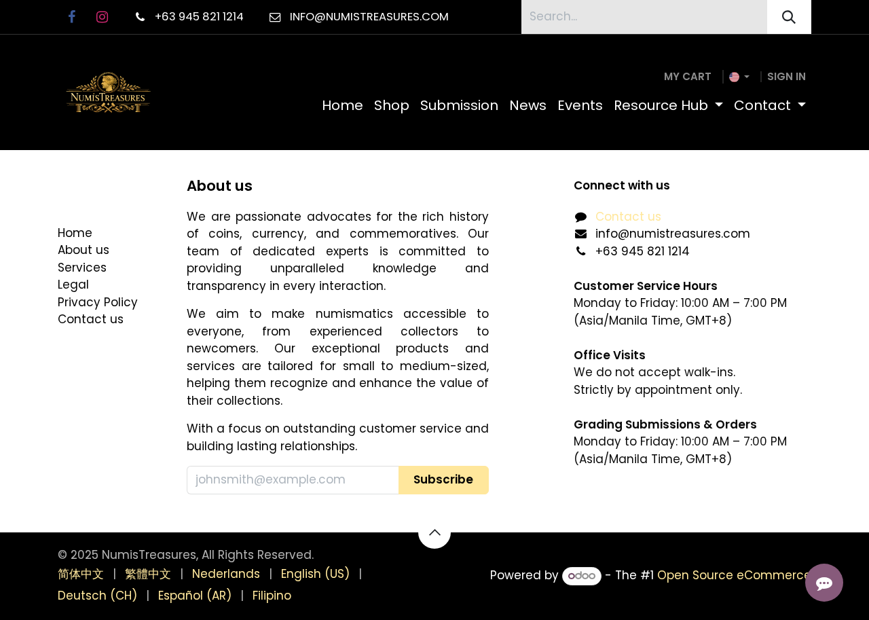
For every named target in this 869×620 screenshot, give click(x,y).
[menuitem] (342, 105)
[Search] (789, 17)
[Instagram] (101, 17)
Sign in (786, 76)
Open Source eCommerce (734, 575)
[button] (444, 480)
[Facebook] (71, 17)
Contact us (628, 216)
